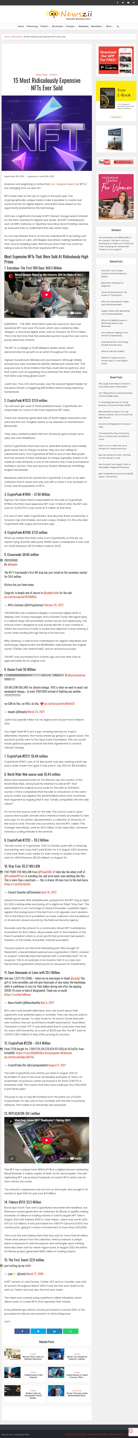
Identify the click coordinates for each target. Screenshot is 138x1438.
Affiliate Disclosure (117, 1434)
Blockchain (57, 26)
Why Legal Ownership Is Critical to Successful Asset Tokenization (114, 385)
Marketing (84, 26)
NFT (8, 1321)
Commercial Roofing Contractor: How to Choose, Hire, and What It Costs (114, 436)
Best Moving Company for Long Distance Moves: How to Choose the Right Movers (116, 414)
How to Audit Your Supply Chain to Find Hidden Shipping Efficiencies (115, 466)
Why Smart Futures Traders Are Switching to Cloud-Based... (33, 1357)
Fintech (44, 26)
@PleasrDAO (45, 872)
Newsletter (96, 26)
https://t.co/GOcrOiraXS (17, 884)
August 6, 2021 (57, 1065)
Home (21, 26)
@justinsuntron (76, 675)
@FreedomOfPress (14, 876)
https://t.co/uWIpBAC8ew (30, 1053)
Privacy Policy (80, 1434)
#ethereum (66, 1053)
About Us (69, 1434)
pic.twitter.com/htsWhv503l (59, 703)
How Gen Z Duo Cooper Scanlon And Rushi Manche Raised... (77, 1394)
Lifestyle (69, 26)
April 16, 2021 (49, 892)
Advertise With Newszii (97, 1434)
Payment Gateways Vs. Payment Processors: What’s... (77, 1376)
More (108, 26)
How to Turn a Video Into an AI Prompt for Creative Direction (113, 447)
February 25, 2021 (54, 605)
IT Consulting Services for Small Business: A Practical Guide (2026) (115, 404)
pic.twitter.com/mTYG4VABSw (20, 597)
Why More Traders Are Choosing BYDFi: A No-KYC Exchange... (33, 1395)
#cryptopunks (52, 1053)
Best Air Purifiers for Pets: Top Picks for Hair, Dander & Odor (115, 456)
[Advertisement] (47, 56)
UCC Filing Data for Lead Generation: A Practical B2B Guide (116, 394)
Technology (32, 26)
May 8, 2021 (47, 1002)
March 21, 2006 (35, 1273)
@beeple (12, 564)
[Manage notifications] (131, 1431)
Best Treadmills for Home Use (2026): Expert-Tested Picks (116, 475)
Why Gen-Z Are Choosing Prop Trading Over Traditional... (77, 1357)
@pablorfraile (51, 592)
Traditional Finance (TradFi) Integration (33, 1376)
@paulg (74, 978)
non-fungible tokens (62, 184)
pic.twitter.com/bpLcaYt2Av (19, 1057)
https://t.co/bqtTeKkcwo (17, 994)
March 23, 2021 (36, 711)
